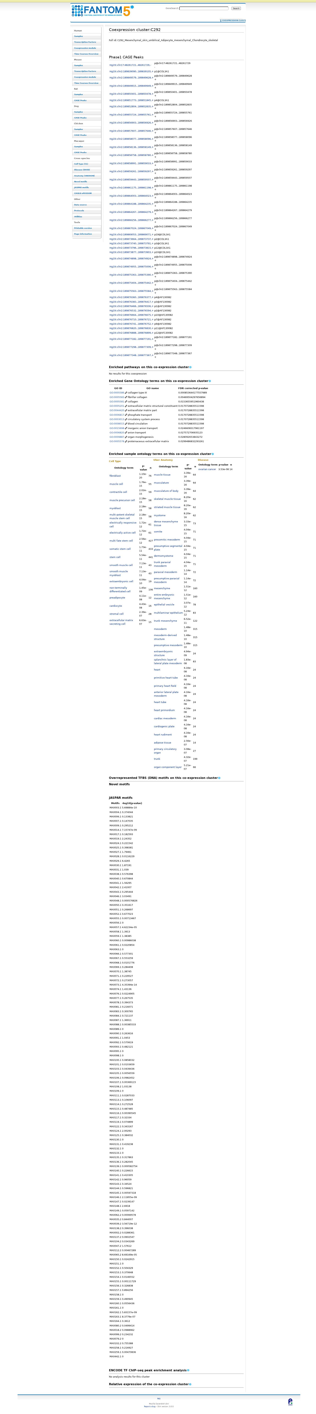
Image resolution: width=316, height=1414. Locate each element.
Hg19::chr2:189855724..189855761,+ (132, 114)
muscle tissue (162, 474)
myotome (159, 515)
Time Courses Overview (86, 54)
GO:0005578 (117, 441)
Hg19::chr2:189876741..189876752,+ (132, 323)
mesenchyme (162, 588)
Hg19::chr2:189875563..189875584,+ (132, 291)
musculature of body (166, 491)
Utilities (78, 217)
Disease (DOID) (82, 170)
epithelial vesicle (164, 604)
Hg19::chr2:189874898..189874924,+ (132, 258)
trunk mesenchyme (165, 620)
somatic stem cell (120, 549)
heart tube (160, 702)
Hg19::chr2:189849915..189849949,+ (132, 85)
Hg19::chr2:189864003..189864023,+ (132, 195)
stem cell (115, 557)
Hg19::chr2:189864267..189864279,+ (132, 212)
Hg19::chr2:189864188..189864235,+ (132, 203)
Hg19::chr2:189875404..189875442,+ (132, 282)
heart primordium (164, 710)
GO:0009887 (117, 437)
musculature (161, 482)
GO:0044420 (117, 410)
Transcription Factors (85, 42)
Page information (83, 234)
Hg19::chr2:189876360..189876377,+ (132, 297)
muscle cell (116, 484)
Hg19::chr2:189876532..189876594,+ (132, 310)
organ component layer (168, 767)
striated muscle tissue (167, 507)
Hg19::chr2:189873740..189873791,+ (132, 243)
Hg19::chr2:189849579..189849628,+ (132, 77)
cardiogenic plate (164, 726)
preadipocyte (117, 597)
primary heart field (165, 686)
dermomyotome (163, 556)
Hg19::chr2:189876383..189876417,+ (132, 301)
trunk (157, 759)
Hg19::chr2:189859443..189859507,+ (132, 179)
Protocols (79, 211)
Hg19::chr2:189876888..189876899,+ (132, 332)
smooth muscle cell (121, 565)
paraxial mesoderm (165, 572)
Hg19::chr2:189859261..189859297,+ (132, 171)
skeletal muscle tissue (167, 499)
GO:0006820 (117, 432)
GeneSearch (172, 8)
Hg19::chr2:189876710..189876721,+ (132, 319)
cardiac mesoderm (165, 718)
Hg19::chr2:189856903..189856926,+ (132, 122)
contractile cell (118, 492)
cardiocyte (116, 605)
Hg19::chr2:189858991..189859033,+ (132, 163)
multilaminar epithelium (168, 612)
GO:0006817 (117, 415)
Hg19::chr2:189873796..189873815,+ (132, 247)
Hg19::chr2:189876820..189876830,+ (132, 328)
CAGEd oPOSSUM (83, 193)
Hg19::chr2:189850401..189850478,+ (132, 93)
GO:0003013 (117, 419)
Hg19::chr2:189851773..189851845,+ (132, 100)
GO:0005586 (117, 392)
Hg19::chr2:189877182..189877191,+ (132, 339)
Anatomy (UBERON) (84, 176)
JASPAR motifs (81, 187)
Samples (78, 36)
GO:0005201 (117, 406)
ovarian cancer (207, 469)
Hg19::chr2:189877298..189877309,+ (132, 347)
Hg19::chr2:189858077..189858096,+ (132, 139)
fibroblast (115, 475)
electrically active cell (123, 532)
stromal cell (117, 614)
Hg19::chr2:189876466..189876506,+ (132, 306)
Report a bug (149, 1406)
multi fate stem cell (121, 540)
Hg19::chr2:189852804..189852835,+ (132, 106)
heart (157, 669)
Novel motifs (80, 182)
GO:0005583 (117, 397)
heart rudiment (163, 734)
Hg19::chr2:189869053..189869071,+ (132, 234)
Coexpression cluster (231, 20)
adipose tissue (162, 742)
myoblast (115, 508)
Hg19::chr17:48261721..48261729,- (130, 65)
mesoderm (160, 629)
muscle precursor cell (122, 500)
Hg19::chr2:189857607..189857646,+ (132, 131)
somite (158, 531)
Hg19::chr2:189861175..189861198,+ (132, 187)
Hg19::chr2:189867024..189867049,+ (132, 228)
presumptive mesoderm (168, 645)
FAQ (158, 1399)
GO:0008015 (117, 423)
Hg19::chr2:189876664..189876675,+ (132, 315)
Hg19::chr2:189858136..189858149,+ (132, 147)
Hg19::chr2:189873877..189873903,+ (132, 252)
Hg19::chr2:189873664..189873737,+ (132, 239)
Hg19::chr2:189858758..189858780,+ (132, 155)
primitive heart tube (166, 677)
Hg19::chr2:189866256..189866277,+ (132, 220)
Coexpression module (85, 48)
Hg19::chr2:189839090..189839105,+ (132, 71)
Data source (80, 205)
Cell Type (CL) (81, 164)
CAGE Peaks (80, 100)
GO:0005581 (117, 401)
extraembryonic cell (121, 581)
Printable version (83, 228)
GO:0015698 (117, 428)
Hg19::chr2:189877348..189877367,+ (132, 355)
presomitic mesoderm (167, 539)
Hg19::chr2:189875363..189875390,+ (132, 274)
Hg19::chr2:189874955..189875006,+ (132, 266)
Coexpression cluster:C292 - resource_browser (100, 8)
